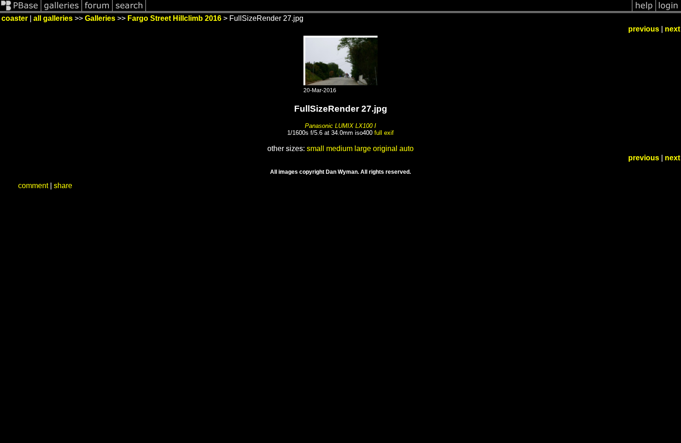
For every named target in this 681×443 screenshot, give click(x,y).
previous (643, 29)
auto (406, 148)
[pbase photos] (20, 10)
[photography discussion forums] (97, 10)
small (315, 148)
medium (339, 148)
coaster (14, 18)
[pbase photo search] (129, 10)
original (385, 148)
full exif (384, 132)
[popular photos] (389, 10)
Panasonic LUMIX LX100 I (340, 125)
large (362, 148)
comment (33, 186)
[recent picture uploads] (61, 10)
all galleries (53, 18)
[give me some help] (644, 10)
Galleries (100, 18)
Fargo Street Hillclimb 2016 (174, 18)
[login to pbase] (668, 10)
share (63, 186)
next (672, 29)
